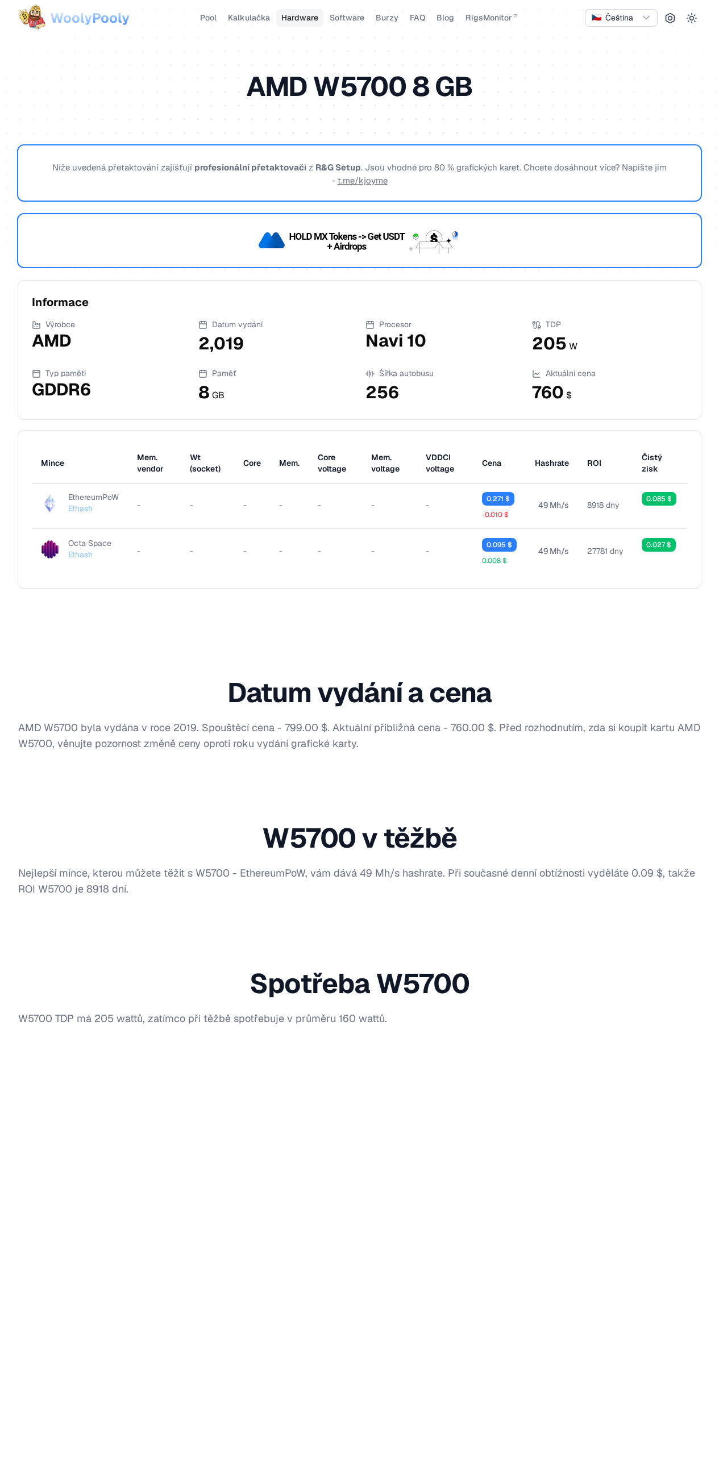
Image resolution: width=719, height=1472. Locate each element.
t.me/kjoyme (363, 180)
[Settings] (670, 18)
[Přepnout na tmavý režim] (692, 18)
